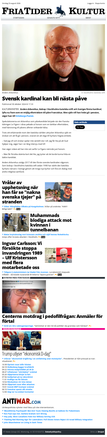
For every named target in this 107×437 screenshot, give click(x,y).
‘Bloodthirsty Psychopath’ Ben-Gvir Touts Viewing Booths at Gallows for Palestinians (42, 411)
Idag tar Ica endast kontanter (20, 392)
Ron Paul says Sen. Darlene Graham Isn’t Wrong (25, 413)
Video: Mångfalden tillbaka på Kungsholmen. (24, 206)
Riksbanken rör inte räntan (19, 382)
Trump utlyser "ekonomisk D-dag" (26, 353)
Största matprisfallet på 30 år (20, 369)
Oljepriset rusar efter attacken (21, 384)
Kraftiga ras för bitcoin (17, 379)
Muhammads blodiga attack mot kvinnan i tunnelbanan (50, 222)
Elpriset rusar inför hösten (19, 364)
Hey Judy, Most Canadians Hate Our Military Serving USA (29, 416)
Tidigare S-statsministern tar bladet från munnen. (26, 272)
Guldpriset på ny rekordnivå (20, 377)
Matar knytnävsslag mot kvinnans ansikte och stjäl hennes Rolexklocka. (36, 234)
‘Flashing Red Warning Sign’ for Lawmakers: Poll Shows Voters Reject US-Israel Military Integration (48, 419)
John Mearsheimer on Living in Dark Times (23, 422)
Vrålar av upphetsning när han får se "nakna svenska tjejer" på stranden (21, 192)
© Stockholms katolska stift (93, 92)
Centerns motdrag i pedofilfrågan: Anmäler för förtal (52, 318)
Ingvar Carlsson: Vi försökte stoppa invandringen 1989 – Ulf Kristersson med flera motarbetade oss (22, 255)
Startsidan (18, 17)
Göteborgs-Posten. (25, 116)
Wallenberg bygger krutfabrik (20, 367)
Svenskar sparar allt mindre (19, 389)
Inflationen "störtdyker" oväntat (22, 372)
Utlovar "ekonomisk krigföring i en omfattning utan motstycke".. (33, 358)
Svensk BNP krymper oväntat (20, 387)
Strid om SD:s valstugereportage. (19, 326)
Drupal (101, 431)
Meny (88, 17)
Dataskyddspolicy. (53, 431)
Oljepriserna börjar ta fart (18, 374)
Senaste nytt (53, 17)
